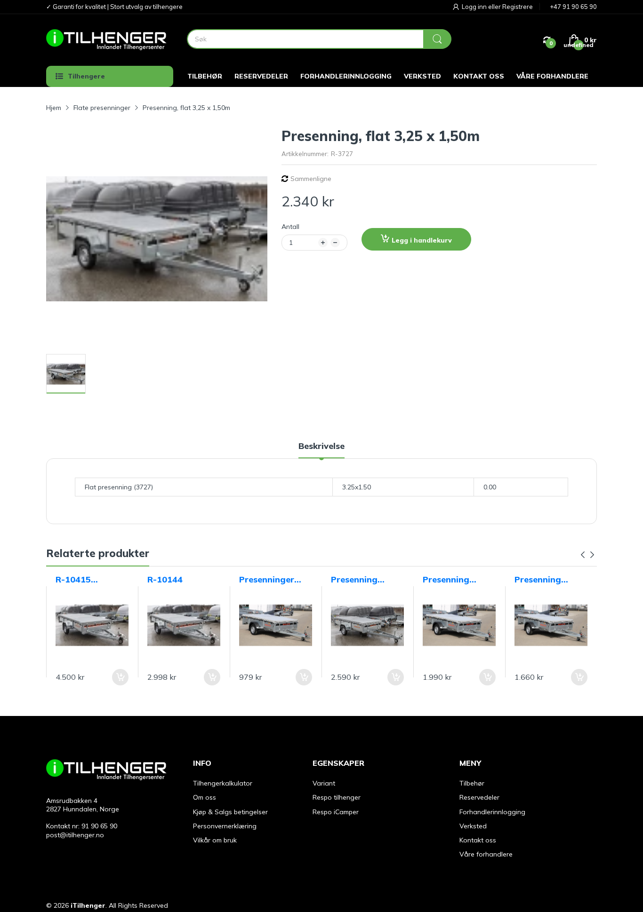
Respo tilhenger (337, 797)
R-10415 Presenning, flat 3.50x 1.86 (89, 579)
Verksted (473, 826)
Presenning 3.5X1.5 (354, 579)
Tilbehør (471, 783)
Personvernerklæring (225, 826)
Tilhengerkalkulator (222, 783)
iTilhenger (88, 905)
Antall (290, 226)
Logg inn (475, 6)
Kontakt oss (477, 840)
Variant (324, 783)
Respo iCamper (336, 812)
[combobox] (319, 39)
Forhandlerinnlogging (492, 812)
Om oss (204, 797)
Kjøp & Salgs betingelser (230, 812)
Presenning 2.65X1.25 (537, 579)
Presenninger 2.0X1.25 (266, 579)
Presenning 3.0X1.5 (446, 579)
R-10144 (165, 579)
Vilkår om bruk (215, 840)
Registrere (517, 6)
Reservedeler (479, 797)
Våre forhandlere (486, 854)
